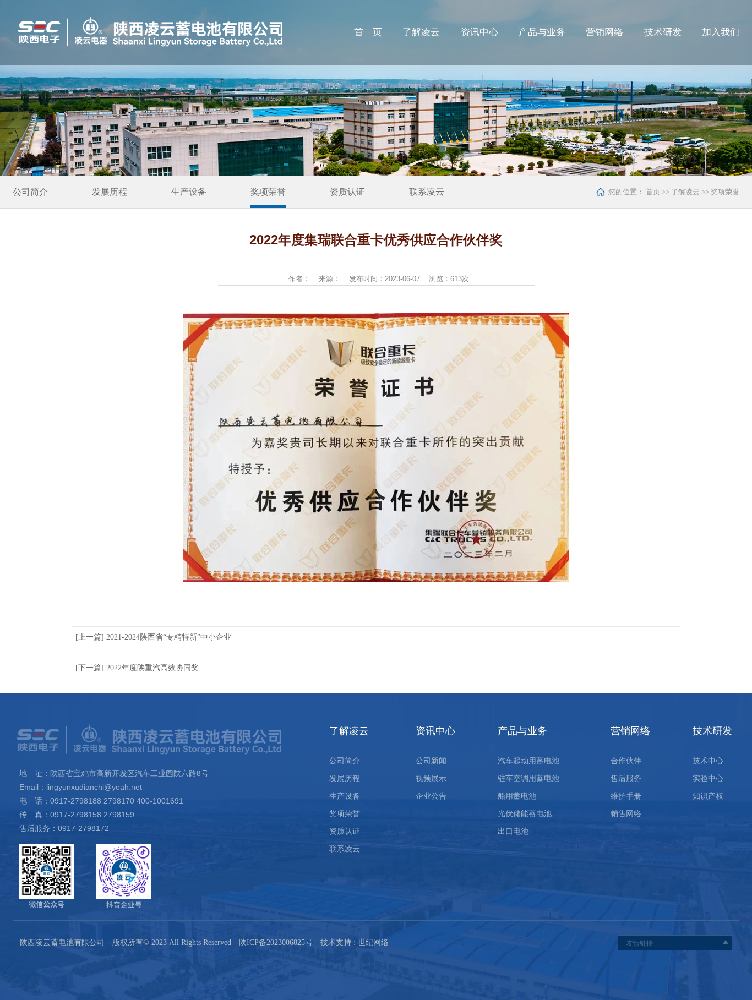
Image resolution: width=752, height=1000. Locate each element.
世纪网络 (373, 942)
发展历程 (109, 191)
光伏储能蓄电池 (525, 814)
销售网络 (626, 814)
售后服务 (626, 778)
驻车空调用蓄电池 (528, 778)
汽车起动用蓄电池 (528, 761)
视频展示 (431, 778)
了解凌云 (685, 192)
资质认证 (347, 191)
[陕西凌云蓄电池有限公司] (179, 32)
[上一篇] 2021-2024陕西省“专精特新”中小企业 (153, 637)
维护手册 (626, 796)
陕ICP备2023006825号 (276, 942)
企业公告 (431, 796)
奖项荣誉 (268, 191)
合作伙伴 (626, 761)
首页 (652, 192)
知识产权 (708, 796)
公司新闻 (431, 761)
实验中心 (708, 778)
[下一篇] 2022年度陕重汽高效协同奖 (137, 668)
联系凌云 (426, 191)
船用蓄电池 (517, 796)
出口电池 (513, 831)
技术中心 (708, 761)
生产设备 (188, 191)
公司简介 (30, 191)
